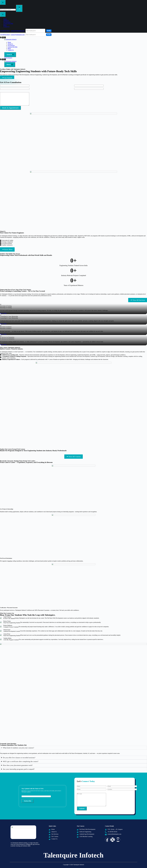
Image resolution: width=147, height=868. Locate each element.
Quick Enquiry (8, 57)
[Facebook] (1, 38)
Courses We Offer (12, 47)
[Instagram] (5, 38)
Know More (3, 313)
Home (9, 42)
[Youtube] (118, 840)
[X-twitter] (112, 840)
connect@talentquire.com (17, 34)
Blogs (9, 48)
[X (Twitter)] (3, 38)
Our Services (11, 45)
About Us (10, 44)
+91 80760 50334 (5, 34)
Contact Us (11, 50)
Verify (49, 34)
